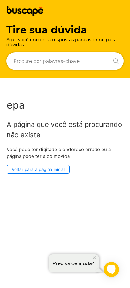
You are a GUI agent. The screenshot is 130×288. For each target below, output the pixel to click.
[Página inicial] (25, 14)
